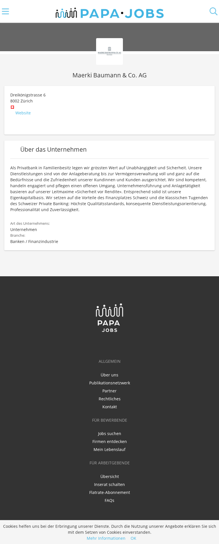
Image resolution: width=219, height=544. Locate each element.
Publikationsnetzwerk (109, 383)
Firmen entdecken (109, 441)
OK (133, 538)
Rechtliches (110, 398)
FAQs (109, 500)
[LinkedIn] (110, 344)
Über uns (109, 375)
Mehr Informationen (106, 538)
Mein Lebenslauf (109, 449)
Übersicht (109, 476)
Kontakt (109, 406)
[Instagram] (119, 344)
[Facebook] (101, 344)
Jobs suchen (109, 433)
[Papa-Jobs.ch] (109, 11)
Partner (109, 390)
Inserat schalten (109, 484)
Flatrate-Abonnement (109, 492)
